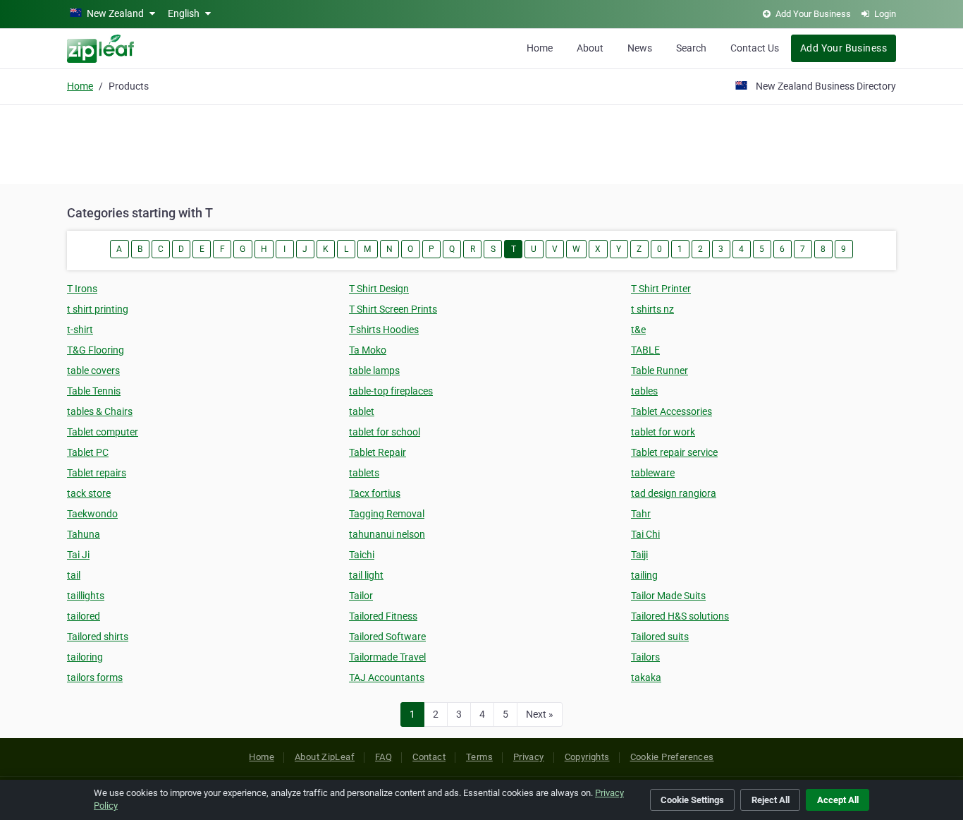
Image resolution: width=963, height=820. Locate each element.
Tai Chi (645, 534)
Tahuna (83, 534)
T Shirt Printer (661, 288)
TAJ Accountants (386, 677)
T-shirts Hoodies (384, 329)
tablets (364, 472)
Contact (429, 757)
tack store (89, 493)
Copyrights (587, 757)
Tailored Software (387, 636)
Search (691, 48)
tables (644, 391)
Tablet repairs (96, 472)
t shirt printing (97, 309)
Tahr (641, 513)
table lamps (374, 370)
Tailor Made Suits (668, 595)
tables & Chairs (100, 411)
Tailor (361, 595)
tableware (653, 472)
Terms (479, 757)
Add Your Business (843, 48)
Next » (539, 714)
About (590, 48)
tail (73, 575)
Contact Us (754, 48)
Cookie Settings (692, 800)
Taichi (361, 554)
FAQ (383, 757)
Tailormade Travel (387, 657)
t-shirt (80, 329)
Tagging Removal (386, 513)
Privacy (528, 757)
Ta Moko (367, 350)
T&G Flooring (95, 350)
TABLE (645, 350)
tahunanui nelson (387, 534)
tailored (83, 616)
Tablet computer (102, 432)
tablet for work (663, 432)
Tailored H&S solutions (680, 616)
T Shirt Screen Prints (393, 309)
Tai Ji (78, 554)
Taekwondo (92, 513)
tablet (361, 411)
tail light (366, 575)
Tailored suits (660, 636)
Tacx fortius (374, 493)
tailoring (85, 657)
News (639, 48)
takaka (646, 677)
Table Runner (659, 370)
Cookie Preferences (672, 757)
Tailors (645, 657)
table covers (93, 370)
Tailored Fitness (383, 616)
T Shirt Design (379, 288)
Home (540, 48)
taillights (85, 595)
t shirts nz (652, 309)
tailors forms (95, 677)
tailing (644, 575)
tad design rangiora (673, 493)
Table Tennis (94, 391)
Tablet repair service (674, 452)
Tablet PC (88, 452)
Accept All (838, 800)
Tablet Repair (377, 452)
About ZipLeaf (325, 757)
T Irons (82, 288)
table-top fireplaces (391, 391)
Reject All (771, 800)
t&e (638, 329)
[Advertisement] (481, 142)
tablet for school (384, 432)
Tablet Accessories (671, 411)
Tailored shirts (97, 636)
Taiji (639, 554)
